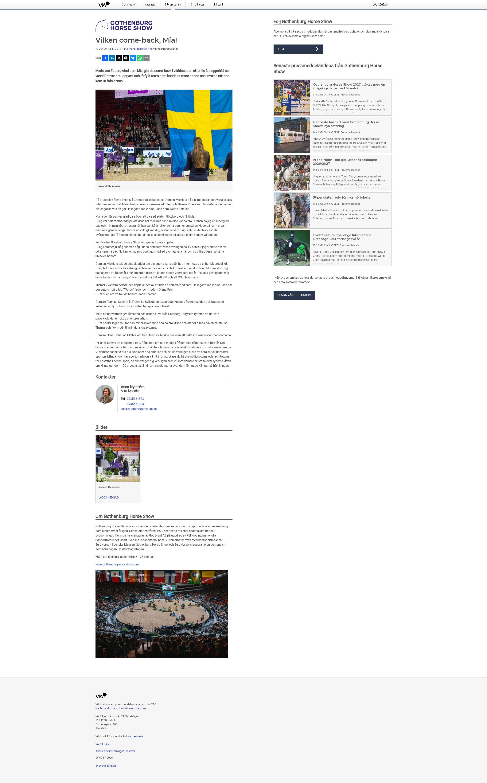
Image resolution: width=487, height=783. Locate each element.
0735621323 (135, 399)
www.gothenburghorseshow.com (117, 564)
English (111, 765)
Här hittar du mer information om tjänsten (120, 708)
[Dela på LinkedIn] (112, 58)
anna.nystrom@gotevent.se (139, 409)
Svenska (100, 765)
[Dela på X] (119, 58)
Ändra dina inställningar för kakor (115, 751)
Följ (280, 49)
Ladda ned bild (109, 497)
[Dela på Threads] (126, 58)
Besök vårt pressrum (294, 295)
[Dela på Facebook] (105, 58)
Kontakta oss (135, 736)
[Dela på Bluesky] (133, 58)
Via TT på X (102, 744)
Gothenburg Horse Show (140, 48)
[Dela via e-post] (146, 58)
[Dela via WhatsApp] (140, 58)
